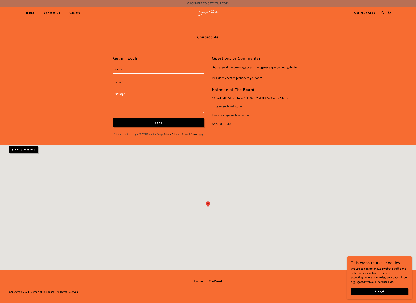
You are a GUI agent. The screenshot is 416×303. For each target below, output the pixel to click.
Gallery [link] (75, 12)
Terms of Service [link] (189, 134)
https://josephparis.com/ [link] (227, 106)
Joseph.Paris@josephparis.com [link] (230, 115)
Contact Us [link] (52, 12)
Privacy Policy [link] (170, 134)
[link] (208, 12)
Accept (379, 291)
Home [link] (30, 12)
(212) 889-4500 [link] (222, 124)
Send (158, 122)
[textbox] (158, 69)
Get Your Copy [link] (365, 12)
